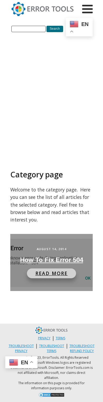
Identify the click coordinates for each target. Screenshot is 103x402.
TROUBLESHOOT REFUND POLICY (82, 348)
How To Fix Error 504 (51, 259)
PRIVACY (44, 338)
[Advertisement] (51, 94)
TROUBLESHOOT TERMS (51, 348)
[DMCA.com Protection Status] (51, 395)
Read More (51, 273)
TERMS (60, 338)
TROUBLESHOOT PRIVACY (21, 348)
